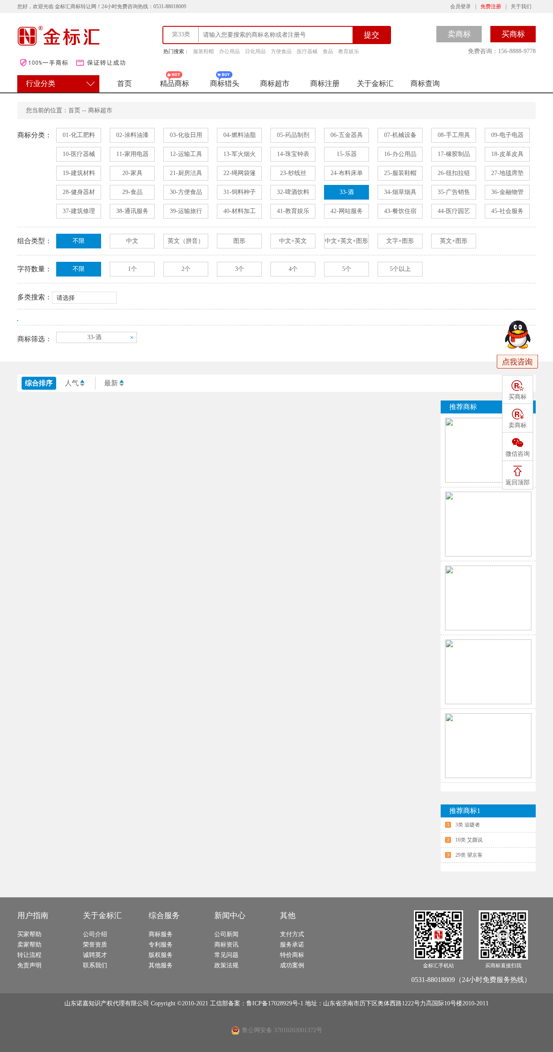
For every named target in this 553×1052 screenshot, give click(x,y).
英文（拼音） (186, 241)
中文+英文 (293, 241)
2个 (186, 269)
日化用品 (255, 51)
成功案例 (292, 965)
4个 (293, 269)
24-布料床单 (347, 173)
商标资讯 (226, 944)
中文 (132, 241)
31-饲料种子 (239, 192)
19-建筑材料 (79, 173)
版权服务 (161, 955)
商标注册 (325, 83)
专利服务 (161, 944)
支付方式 (292, 934)
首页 (124, 83)
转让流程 (29, 955)
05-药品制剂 (293, 135)
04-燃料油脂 (239, 135)
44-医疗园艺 (454, 211)
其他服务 (161, 965)
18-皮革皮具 (507, 154)
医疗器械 (307, 51)
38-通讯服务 (132, 211)
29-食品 (132, 192)
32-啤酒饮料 (293, 192)
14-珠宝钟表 (293, 154)
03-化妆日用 (186, 135)
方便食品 (281, 51)
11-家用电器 (132, 154)
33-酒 (347, 192)
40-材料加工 (239, 211)
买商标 (513, 34)
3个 (239, 269)
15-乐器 (347, 154)
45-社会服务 (507, 211)
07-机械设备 (400, 135)
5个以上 (400, 269)
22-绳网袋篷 (239, 173)
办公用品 (229, 51)
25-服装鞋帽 (400, 173)
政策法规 (226, 965)
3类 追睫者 (467, 825)
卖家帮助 (29, 944)
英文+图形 (453, 241)
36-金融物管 (507, 192)
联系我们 (95, 965)
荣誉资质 (95, 944)
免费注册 (490, 6)
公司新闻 (226, 934)
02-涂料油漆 (132, 135)
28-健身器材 (79, 192)
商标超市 (274, 83)
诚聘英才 (95, 955)
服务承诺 (292, 944)
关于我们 (521, 6)
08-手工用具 (454, 135)
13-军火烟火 (239, 154)
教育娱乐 (348, 51)
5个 (346, 269)
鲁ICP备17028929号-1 (275, 1003)
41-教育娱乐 (293, 211)
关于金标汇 (375, 83)
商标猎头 (224, 83)
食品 (328, 51)
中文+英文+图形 (346, 241)
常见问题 (226, 955)
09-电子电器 (507, 135)
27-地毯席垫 (507, 173)
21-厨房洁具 (186, 173)
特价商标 (292, 955)
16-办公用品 (400, 154)
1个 (132, 269)
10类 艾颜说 (469, 840)
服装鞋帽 (203, 51)
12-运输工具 (186, 154)
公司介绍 (95, 934)
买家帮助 (29, 934)
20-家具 (132, 173)
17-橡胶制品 (454, 154)
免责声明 (29, 965)
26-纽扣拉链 (454, 173)
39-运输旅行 (186, 211)
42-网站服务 (347, 211)
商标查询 (425, 83)
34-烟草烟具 (400, 192)
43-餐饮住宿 (400, 211)
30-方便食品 (186, 192)
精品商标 (174, 83)
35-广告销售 (454, 192)
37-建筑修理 (79, 211)
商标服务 (161, 934)
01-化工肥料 (79, 135)
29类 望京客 (469, 855)
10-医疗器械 (79, 154)
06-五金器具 (347, 135)
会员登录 (460, 6)
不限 (79, 241)
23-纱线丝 (293, 173)
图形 (239, 241)
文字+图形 (400, 241)
